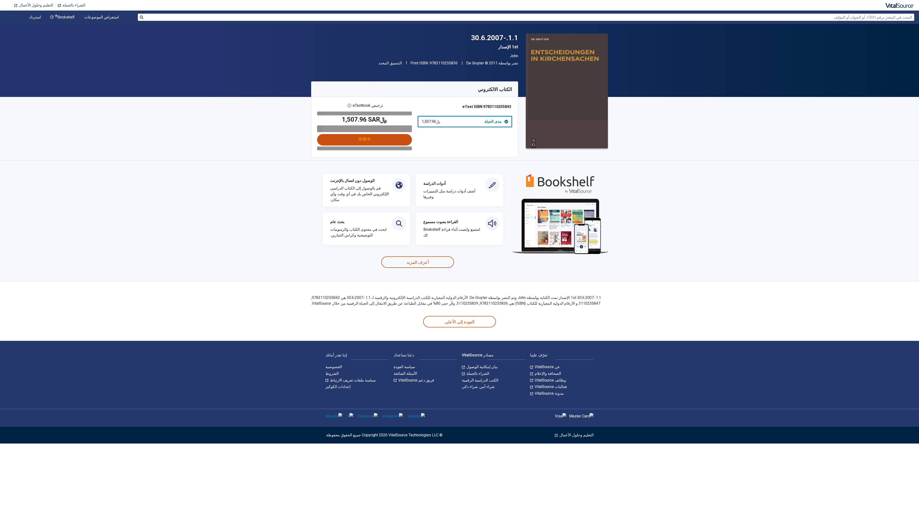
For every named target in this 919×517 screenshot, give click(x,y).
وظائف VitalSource (550, 380)
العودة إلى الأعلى (460, 321)
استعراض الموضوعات (101, 17)
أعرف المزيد (418, 262)
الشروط (332, 373)
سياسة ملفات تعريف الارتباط (352, 380)
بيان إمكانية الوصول (481, 367)
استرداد (35, 17)
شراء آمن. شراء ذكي (478, 386)
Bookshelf (65, 17)
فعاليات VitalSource (550, 386)
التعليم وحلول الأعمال (35, 5)
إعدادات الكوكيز (337, 386)
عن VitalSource (547, 367)
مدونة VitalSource (549, 393)
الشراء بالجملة (73, 5)
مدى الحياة (462, 121)
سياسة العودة (404, 367)
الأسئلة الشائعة (405, 373)
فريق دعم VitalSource (415, 380)
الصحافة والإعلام (547, 373)
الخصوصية (333, 367)
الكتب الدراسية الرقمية (480, 380)
